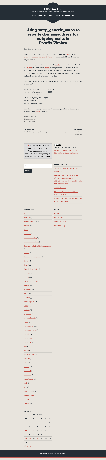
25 (30, 438)
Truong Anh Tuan (31, 117)
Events (26, 273)
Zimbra (57, 16)
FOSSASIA (27, 289)
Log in (56, 213)
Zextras (26, 399)
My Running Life (68, 16)
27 (38, 438)
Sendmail (27, 371)
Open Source (28, 326)
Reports (27, 359)
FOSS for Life (53, 9)
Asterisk (27, 226)
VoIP (25, 383)
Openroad (27, 342)
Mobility (27, 310)
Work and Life (29, 395)
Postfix (67, 54)
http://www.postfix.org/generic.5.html (38, 57)
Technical (28, 121)
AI (24, 213)
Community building (31, 242)
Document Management (33, 257)
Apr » (31, 446)
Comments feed (60, 221)
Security (27, 367)
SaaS (25, 363)
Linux (50, 16)
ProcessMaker (29, 354)
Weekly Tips (28, 391)
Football (27, 285)
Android (27, 217)
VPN (25, 387)
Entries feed (58, 217)
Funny (26, 293)
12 (33, 430)
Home (34, 16)
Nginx (26, 322)
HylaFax (27, 298)
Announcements (30, 221)
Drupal (26, 265)
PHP (25, 346)
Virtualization (29, 379)
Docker (26, 253)
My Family (27, 314)
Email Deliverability (31, 269)
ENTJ (28, 145)
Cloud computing (30, 238)
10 (26, 430)
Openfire (27, 334)
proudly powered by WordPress (57, 453)
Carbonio (27, 234)
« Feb (26, 446)
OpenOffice (28, 338)
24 (26, 438)
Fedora (26, 277)
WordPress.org (59, 226)
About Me (42, 16)
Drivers (26, 261)
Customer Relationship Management (37, 246)
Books (26, 230)
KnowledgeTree (29, 302)
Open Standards (30, 330)
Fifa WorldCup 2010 (31, 281)
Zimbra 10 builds (60, 188)
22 (46, 434)
